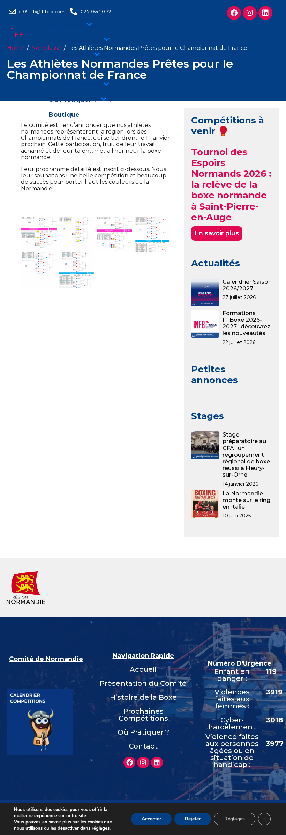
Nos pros (62, 70)
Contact (143, 746)
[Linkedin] (157, 762)
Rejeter (193, 818)
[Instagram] (143, 762)
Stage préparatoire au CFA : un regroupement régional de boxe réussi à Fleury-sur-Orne (246, 454)
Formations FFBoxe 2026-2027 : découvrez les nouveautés (246, 323)
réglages (101, 828)
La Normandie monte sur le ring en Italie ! (246, 500)
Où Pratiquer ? (72, 100)
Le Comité (65, 25)
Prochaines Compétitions (143, 714)
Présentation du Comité (143, 683)
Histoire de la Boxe (143, 697)
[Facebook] (129, 762)
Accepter (151, 818)
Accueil (143, 669)
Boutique (64, 115)
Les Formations (74, 85)
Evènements (69, 55)
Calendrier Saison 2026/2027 (247, 285)
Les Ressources (74, 40)
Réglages (234, 818)
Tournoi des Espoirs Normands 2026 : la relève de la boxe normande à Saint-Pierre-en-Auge (231, 184)
